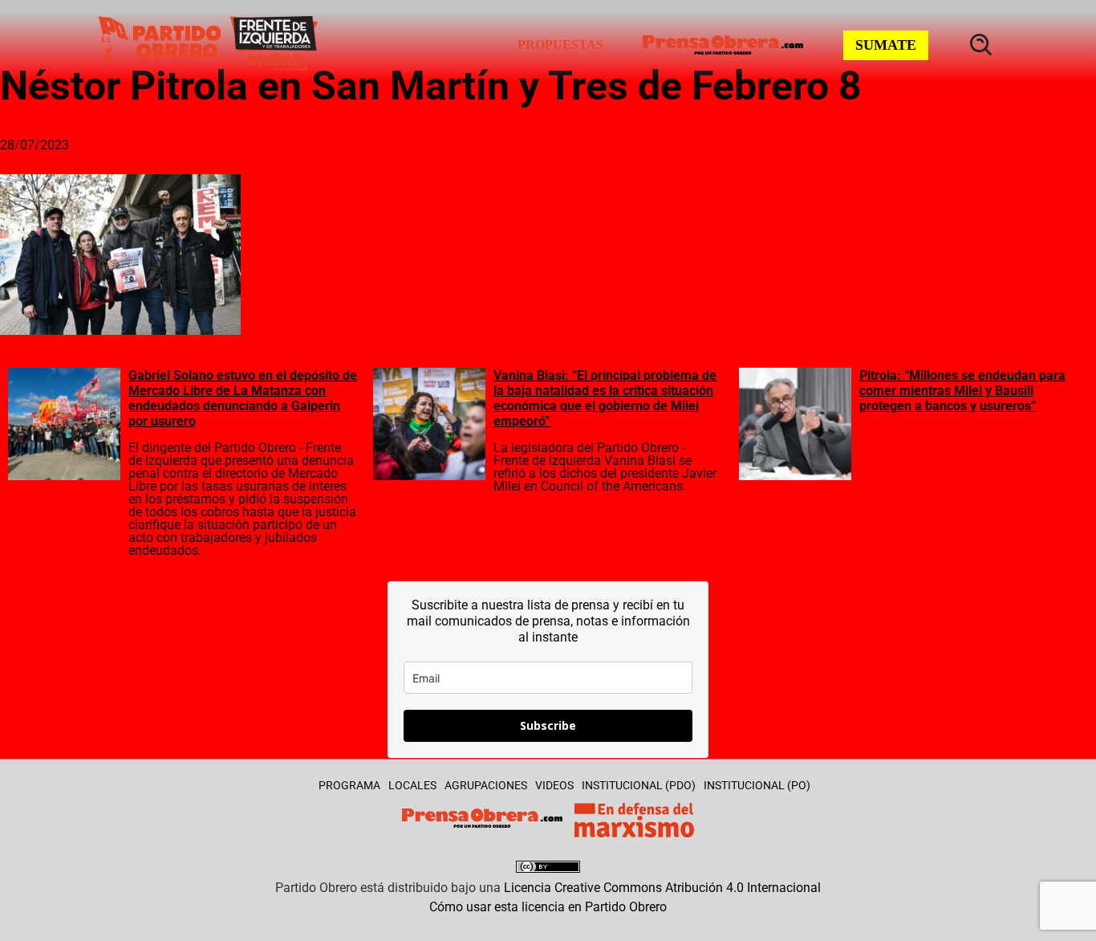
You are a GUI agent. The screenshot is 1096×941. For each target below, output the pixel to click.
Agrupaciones (485, 785)
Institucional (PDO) (639, 785)
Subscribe (548, 725)
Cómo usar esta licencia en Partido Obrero (548, 907)
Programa (349, 785)
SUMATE (885, 45)
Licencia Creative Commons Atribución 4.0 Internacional (662, 887)
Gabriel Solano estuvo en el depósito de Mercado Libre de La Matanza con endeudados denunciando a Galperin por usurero (242, 398)
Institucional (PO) (757, 785)
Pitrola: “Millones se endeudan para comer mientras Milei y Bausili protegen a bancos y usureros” (962, 390)
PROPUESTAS (560, 44)
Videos (554, 785)
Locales (412, 785)
